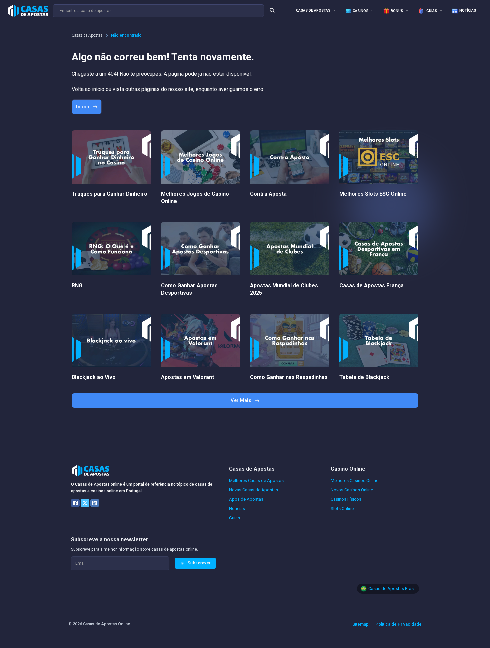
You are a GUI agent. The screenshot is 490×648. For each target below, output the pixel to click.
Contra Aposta (268, 194)
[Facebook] (75, 503)
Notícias (467, 10)
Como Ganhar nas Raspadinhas (289, 377)
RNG (77, 285)
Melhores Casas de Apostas (256, 480)
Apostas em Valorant (187, 377)
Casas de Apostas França (371, 285)
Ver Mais (241, 400)
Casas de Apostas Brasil (392, 588)
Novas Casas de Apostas (253, 489)
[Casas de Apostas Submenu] (334, 10)
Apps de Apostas (246, 499)
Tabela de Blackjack (364, 377)
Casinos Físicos (346, 499)
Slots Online (342, 508)
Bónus (397, 11)
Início (82, 106)
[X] (85, 503)
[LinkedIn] (94, 503)
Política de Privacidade (398, 624)
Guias (431, 11)
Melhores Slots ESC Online (373, 194)
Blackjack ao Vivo (94, 377)
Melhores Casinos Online (354, 480)
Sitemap (360, 624)
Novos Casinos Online (352, 489)
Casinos (360, 11)
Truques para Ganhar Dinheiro (109, 194)
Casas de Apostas (313, 10)
